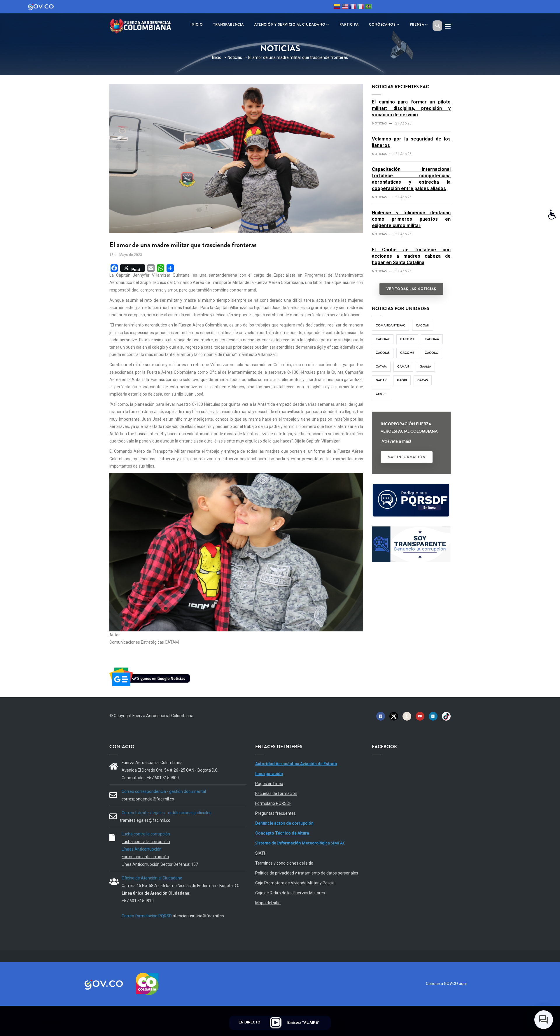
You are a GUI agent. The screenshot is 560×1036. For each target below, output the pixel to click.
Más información (407, 457)
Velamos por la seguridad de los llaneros (411, 142)
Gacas (422, 380)
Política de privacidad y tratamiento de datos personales (306, 873)
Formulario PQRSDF (273, 803)
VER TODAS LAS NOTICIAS (411, 289)
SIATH (261, 853)
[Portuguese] (368, 7)
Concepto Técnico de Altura (282, 833)
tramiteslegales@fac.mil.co (145, 820)
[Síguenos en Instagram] (406, 716)
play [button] (275, 1022)
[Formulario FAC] (411, 486)
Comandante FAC (390, 325)
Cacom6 (407, 352)
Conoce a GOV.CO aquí (446, 983)
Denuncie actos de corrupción (284, 823)
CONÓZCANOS (382, 24)
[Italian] (360, 7)
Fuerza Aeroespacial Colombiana (162, 715)
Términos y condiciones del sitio (284, 863)
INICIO (196, 24)
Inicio (216, 57)
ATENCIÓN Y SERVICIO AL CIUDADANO (289, 24)
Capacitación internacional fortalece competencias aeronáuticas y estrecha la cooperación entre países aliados (411, 178)
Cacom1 (422, 325)
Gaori (402, 380)
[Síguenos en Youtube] (420, 716)
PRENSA (417, 24)
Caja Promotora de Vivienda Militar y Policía (295, 883)
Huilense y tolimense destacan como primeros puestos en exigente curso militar (411, 219)
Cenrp (381, 393)
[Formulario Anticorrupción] (411, 530)
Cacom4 (432, 339)
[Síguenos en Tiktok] (446, 716)
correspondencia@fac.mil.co (148, 799)
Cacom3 (407, 339)
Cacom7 (431, 352)
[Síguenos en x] (393, 716)
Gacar (381, 380)
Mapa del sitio (268, 902)
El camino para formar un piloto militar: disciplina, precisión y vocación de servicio (411, 108)
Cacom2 (383, 339)
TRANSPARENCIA (228, 24)
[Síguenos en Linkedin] (433, 716)
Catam (381, 366)
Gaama (425, 366)
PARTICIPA (349, 24)
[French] (352, 7)
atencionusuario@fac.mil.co (198, 916)
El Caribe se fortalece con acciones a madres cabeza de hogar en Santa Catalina (411, 256)
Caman (403, 366)
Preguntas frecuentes (275, 813)
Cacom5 (383, 352)
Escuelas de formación (276, 793)
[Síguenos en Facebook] (380, 716)
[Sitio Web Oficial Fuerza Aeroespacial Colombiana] (144, 25)
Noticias (235, 57)
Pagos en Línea (269, 783)
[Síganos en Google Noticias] (150, 668)
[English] (344, 7)
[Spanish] (336, 7)
